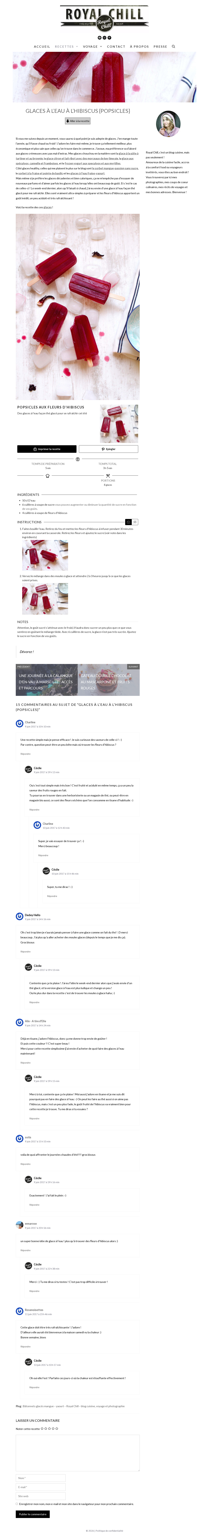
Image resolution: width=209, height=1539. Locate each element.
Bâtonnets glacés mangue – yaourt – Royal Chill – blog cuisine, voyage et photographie (74, 1406)
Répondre (25, 753)
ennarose (31, 1223)
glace (82, 158)
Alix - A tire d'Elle (35, 1021)
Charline (30, 722)
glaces (47, 207)
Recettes (64, 46)
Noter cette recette (28, 1428)
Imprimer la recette (49, 449)
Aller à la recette (79, 121)
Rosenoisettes (34, 1310)
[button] (173, 46)
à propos (139, 46)
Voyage (90, 46)
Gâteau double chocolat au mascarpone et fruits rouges (106, 681)
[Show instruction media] (128, 522)
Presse (160, 46)
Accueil (42, 46)
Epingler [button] (111, 449)
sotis (28, 1137)
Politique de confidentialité (109, 1530)
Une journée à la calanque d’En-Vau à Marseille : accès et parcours (46, 681)
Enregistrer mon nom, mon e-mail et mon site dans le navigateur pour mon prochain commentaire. (76, 1504)
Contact (116, 46)
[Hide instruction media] (135, 522)
